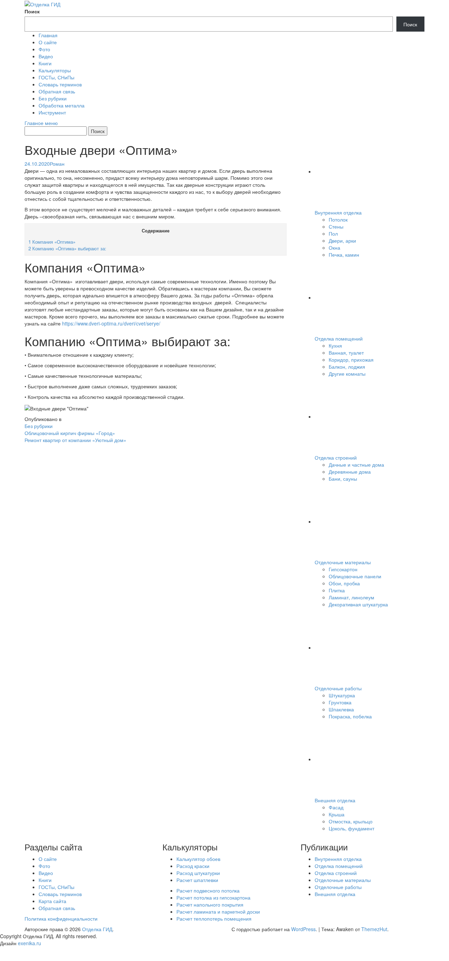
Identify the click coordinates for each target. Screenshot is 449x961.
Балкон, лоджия (347, 366)
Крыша (336, 814)
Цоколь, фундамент (351, 828)
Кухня (335, 345)
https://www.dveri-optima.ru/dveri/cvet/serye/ (110, 323)
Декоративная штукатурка (358, 604)
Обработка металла (62, 105)
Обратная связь (57, 91)
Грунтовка (340, 702)
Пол (333, 233)
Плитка (337, 590)
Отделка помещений (339, 338)
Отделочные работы (338, 688)
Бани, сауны (343, 478)
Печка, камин (344, 254)
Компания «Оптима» (51, 241)
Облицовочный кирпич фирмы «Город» (70, 432)
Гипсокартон (343, 569)
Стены (336, 226)
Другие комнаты (347, 373)
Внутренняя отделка (338, 212)
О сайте (48, 42)
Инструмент (52, 112)
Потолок (338, 219)
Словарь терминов (60, 84)
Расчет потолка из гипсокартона (213, 897)
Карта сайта (52, 900)
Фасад (336, 807)
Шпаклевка (341, 709)
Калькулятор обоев (198, 858)
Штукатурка (342, 695)
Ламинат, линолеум (351, 597)
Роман (57, 163)
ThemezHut (374, 929)
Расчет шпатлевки (197, 879)
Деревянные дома (350, 471)
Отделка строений (336, 457)
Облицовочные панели (355, 576)
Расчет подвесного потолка (208, 890)
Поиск (32, 11)
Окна (334, 247)
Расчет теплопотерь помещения (214, 918)
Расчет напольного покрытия (209, 904)
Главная (48, 35)
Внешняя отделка (335, 800)
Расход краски (192, 865)
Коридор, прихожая (351, 359)
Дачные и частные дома (356, 464)
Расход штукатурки (198, 872)
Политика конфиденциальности (61, 918)
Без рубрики (53, 98)
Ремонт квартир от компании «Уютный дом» (75, 439)
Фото (44, 49)
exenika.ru (29, 943)
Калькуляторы (55, 70)
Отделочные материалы (343, 562)
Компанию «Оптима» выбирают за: (67, 248)
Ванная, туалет (346, 352)
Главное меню (41, 122)
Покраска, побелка (350, 716)
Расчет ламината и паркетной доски (218, 911)
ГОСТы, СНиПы (56, 77)
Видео (46, 56)
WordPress (303, 929)
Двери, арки (342, 240)
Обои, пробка (344, 583)
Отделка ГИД (97, 929)
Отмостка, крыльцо (351, 821)
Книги (45, 63)
